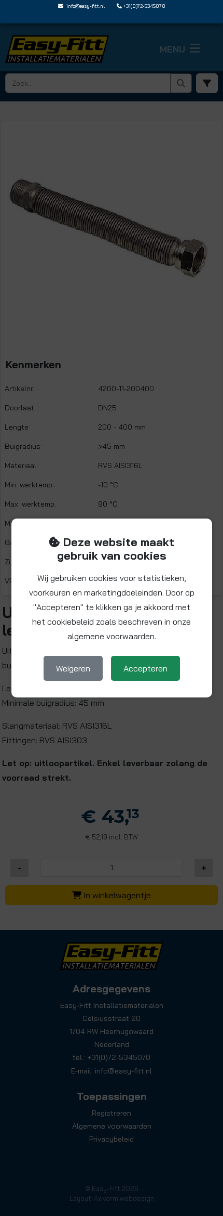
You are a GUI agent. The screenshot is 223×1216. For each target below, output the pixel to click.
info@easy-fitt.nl (85, 6)
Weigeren (73, 668)
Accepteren (145, 668)
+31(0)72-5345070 (144, 6)
